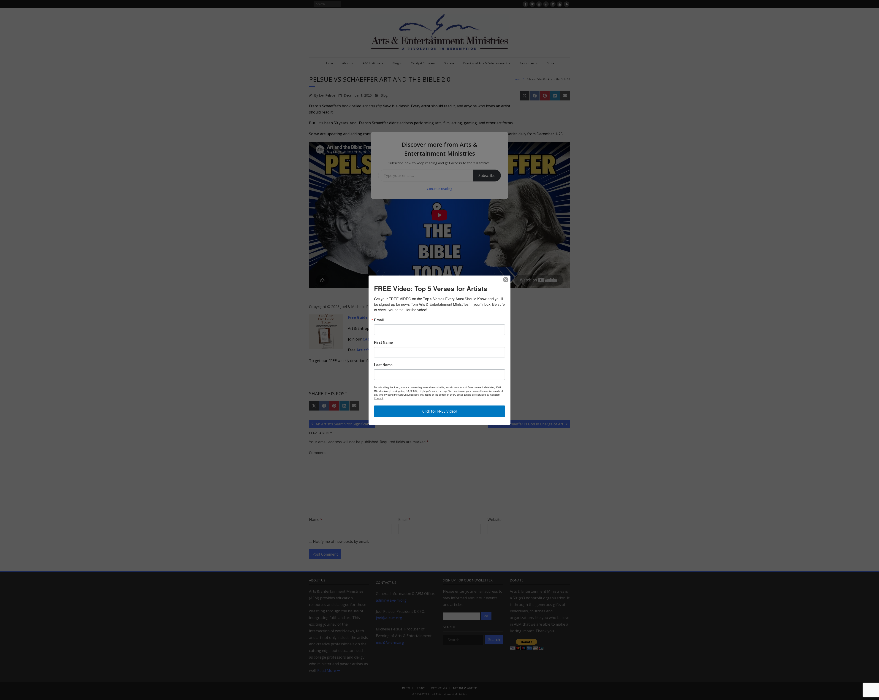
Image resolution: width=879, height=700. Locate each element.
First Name (383, 342)
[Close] (505, 279)
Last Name (383, 365)
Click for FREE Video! (439, 411)
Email (379, 320)
